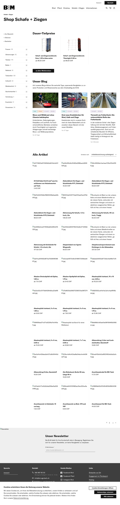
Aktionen (8, 37)
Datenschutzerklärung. (21, 498)
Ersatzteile (8, 102)
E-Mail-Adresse (49, 447)
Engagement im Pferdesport (98, 476)
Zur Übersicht (9, 34)
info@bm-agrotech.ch (42, 478)
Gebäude (8, 70)
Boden (7, 65)
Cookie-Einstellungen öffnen (102, 488)
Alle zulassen (108, 496)
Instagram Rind (68, 480)
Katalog (91, 480)
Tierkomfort (9, 76)
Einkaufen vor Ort (95, 473)
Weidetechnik (9, 86)
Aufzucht (8, 81)
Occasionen (9, 107)
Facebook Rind (68, 473)
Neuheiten (8, 41)
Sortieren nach (85, 154)
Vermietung (8, 97)
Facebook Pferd (68, 476)
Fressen (7, 49)
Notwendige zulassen (105, 492)
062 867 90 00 (40, 473)
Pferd (59, 8)
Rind (54, 8)
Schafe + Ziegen (78, 8)
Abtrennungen (9, 54)
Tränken (7, 60)
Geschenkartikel (10, 91)
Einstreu (66, 8)
